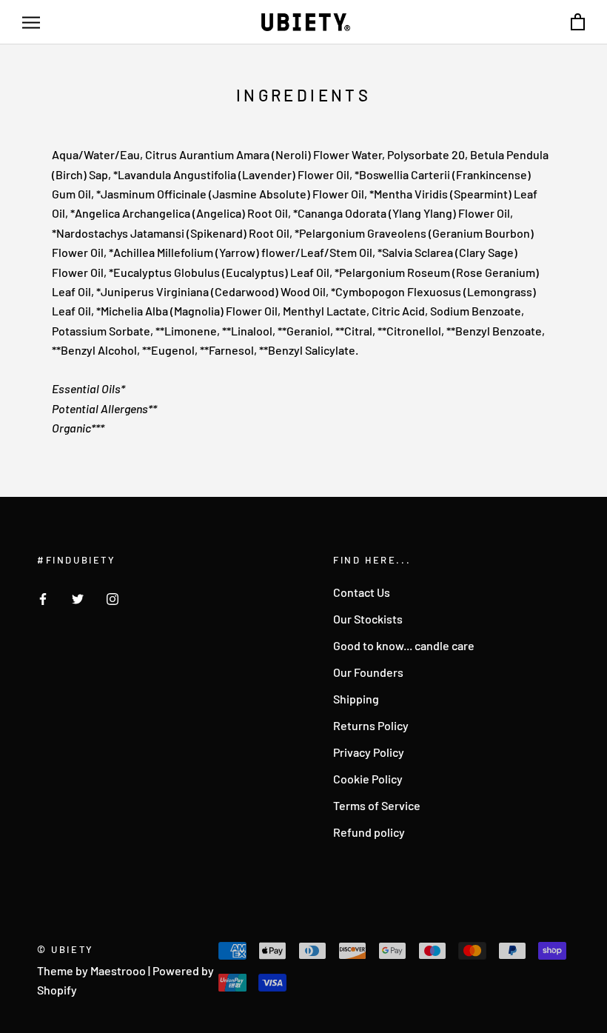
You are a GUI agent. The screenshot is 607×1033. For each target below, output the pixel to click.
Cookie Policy (368, 779)
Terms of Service (376, 805)
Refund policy (369, 832)
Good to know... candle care (403, 645)
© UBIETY (65, 949)
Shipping (356, 699)
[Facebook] (43, 597)
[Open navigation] (31, 22)
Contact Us (361, 592)
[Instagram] (112, 597)
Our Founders (368, 672)
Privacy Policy (368, 752)
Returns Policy (371, 725)
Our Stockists (368, 619)
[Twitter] (78, 597)
